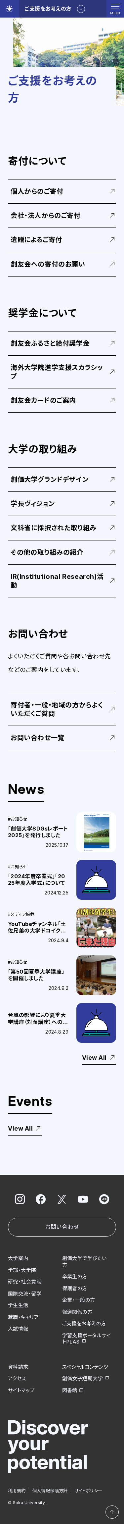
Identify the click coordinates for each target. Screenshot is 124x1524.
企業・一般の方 (78, 1300)
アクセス (17, 1378)
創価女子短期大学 (82, 1378)
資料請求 (18, 1367)
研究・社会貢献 (24, 1282)
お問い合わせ (62, 1227)
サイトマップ (21, 1390)
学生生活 (18, 1305)
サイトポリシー (88, 1490)
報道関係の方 (77, 1312)
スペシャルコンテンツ (85, 1367)
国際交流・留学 (24, 1294)
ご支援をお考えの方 (84, 1323)
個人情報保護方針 (50, 1490)
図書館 (69, 1390)
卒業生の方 (74, 1276)
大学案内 (18, 1258)
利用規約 (17, 1490)
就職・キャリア (23, 1317)
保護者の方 (74, 1288)
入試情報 (18, 1329)
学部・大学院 (22, 1270)
